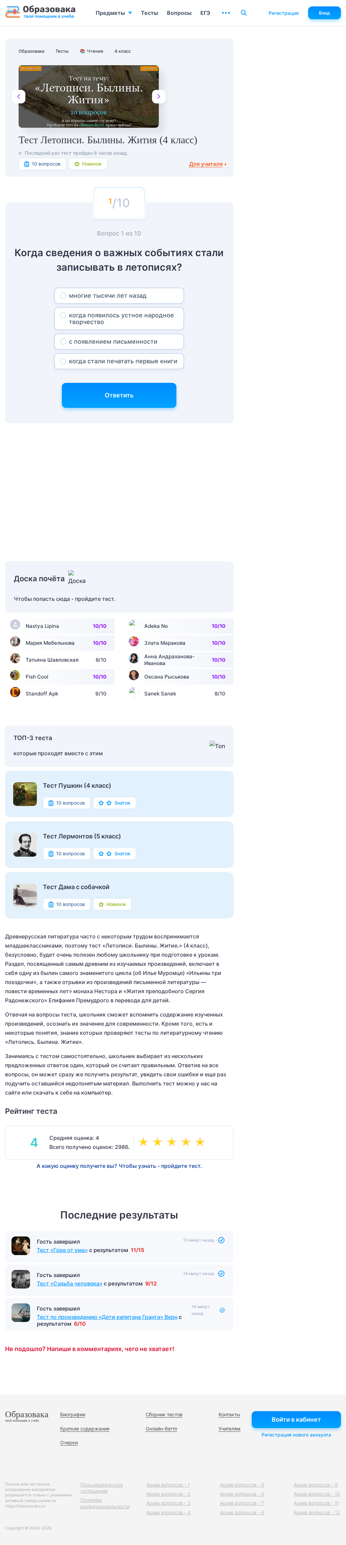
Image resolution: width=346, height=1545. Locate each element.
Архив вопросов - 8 (242, 1512)
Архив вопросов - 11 (316, 1503)
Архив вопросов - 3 (168, 1503)
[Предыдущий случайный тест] (18, 96)
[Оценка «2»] (159, 1142)
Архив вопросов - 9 (316, 1485)
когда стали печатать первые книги (123, 361)
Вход (324, 13)
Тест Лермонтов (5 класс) (82, 836)
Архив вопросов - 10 (317, 1494)
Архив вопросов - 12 (317, 1512)
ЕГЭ (205, 12)
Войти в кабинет (296, 1419)
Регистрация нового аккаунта (296, 1435)
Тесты (149, 12)
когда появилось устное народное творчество (121, 318)
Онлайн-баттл (161, 1428)
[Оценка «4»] (187, 1142)
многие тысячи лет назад (108, 295)
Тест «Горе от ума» (62, 1250)
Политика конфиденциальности (104, 1503)
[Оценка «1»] (145, 1142)
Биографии (72, 1414)
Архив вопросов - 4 (168, 1512)
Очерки (69, 1442)
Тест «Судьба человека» (69, 1283)
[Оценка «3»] (173, 1142)
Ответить (119, 395)
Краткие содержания (84, 1428)
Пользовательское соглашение (101, 1488)
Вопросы (179, 12)
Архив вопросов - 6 (242, 1494)
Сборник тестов (164, 1414)
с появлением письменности (113, 341)
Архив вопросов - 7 (242, 1503)
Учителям (230, 1428)
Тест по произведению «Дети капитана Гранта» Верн (107, 1317)
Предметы (110, 12)
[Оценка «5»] (201, 1142)
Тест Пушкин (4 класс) (77, 785)
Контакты (229, 1414)
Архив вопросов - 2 (168, 1494)
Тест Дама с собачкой (76, 887)
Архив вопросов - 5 (242, 1485)
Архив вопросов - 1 (168, 1485)
